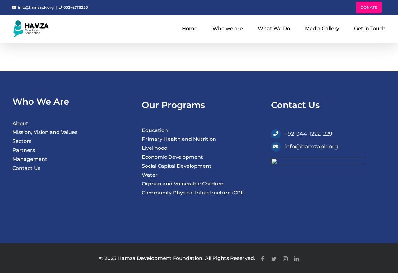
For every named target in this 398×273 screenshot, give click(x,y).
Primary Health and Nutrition (179, 139)
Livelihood (155, 148)
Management (29, 159)
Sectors (21, 141)
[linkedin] (296, 258)
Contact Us (26, 168)
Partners (23, 150)
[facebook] (262, 258)
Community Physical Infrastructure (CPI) (193, 193)
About (20, 123)
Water (150, 175)
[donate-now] (317, 160)
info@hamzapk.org (35, 7)
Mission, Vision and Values (44, 132)
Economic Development (172, 157)
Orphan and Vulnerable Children (183, 184)
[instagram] (285, 258)
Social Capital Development (176, 166)
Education (155, 130)
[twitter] (273, 258)
